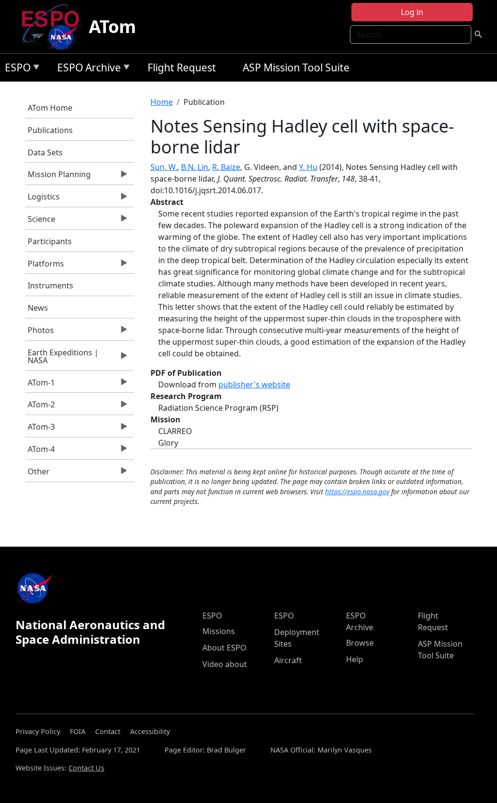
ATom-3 (40, 429)
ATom (112, 26)
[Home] (54, 26)
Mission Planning (58, 176)
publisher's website (254, 384)
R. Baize (226, 167)
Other (37, 474)
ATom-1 (40, 385)
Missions (218, 631)
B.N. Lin (194, 167)
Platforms (44, 266)
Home (161, 102)
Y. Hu (308, 167)
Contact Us (86, 767)
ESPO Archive (86, 69)
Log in (412, 12)
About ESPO (224, 647)
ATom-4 (40, 451)
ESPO (15, 69)
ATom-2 (40, 407)
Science (40, 221)
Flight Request (182, 67)
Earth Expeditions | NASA (62, 358)
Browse (360, 642)
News (38, 307)
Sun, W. (163, 167)
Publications (50, 130)
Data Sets (45, 152)
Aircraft (288, 660)
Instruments (50, 285)
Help (354, 659)
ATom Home (50, 107)
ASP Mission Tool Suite (296, 67)
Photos (39, 332)
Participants (50, 241)
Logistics (42, 199)
